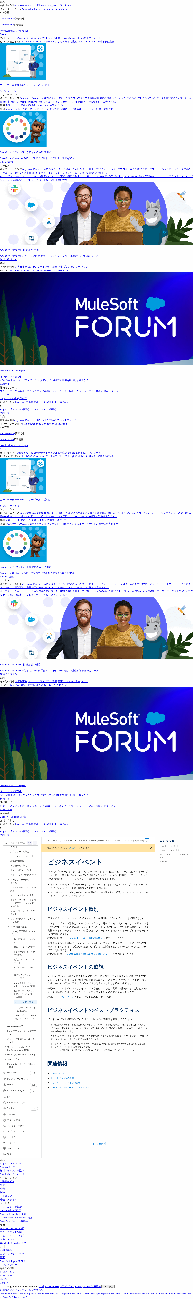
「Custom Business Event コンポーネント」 (88, 953)
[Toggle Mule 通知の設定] (8, 926)
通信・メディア (8, 1199)
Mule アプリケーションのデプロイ (21, 1033)
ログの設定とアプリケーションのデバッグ (23, 920)
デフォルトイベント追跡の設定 (26, 1009)
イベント (5, 1279)
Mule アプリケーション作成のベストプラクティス (25, 1018)
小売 (2, 1188)
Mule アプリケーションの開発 (75, 840)
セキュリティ (13, 1059)
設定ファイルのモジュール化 (24, 961)
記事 (2, 1257)
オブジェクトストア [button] (16, 1131)
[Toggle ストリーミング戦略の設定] (8, 874)
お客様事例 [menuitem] (21, 266)
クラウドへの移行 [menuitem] (59, 109)
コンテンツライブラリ (12, 1253)
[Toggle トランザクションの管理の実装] (12, 951)
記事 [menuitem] (60, 266)
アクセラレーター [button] (15, 1125)
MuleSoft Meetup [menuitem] (43, 270)
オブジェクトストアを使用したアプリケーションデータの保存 (23, 903)
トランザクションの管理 (62, 1078)
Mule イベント (58, 1073)
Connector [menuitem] (48, 9)
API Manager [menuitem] (20, 30)
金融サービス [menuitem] (12, 105)
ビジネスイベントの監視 (169, 850)
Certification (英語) (10, 1210)
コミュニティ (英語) (11, 1232)
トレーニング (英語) (11, 1206)
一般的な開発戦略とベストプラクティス (23, 933)
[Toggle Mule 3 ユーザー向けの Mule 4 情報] (5, 1063)
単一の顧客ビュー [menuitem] (108, 109)
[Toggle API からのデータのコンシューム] (8, 879)
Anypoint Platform (10, 1163)
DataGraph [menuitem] (60, 9)
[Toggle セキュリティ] (5, 1059)
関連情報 (163, 861)
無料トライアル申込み (12, 1170)
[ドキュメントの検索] (147, 840)
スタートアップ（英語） (13, 391)
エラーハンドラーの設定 (22, 895)
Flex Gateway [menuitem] (7, 18)
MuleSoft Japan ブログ (12, 1261)
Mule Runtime (51, 840)
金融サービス (7, 1181)
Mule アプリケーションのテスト (22, 912)
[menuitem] (96, 46)
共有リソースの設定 (19, 851)
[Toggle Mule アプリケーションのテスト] (8, 910)
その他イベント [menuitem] (62, 270)
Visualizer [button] (12, 1114)
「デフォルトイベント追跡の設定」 (83, 937)
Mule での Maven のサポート (21, 1054)
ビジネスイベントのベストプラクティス (174, 855)
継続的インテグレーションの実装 (24, 977)
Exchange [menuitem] (35, 9)
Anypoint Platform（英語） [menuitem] (15, 409)
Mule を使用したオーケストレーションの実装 (25, 985)
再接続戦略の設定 (18, 865)
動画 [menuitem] (54, 266)
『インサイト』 (65, 997)
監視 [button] (9, 1154)
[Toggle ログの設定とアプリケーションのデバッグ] (8, 918)
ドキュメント (111, 391)
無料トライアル (8, 412)
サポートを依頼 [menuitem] (42, 402)
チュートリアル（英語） (90, 391)
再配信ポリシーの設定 (21, 870)
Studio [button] (10, 1108)
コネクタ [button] (11, 1142)
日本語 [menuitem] (23, 398)
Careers (4, 1282)
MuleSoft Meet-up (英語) (14, 1221)
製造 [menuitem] (23, 105)
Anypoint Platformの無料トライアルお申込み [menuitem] (42, 38)
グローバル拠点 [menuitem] (59, 402)
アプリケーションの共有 (24, 969)
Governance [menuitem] (7, 24)
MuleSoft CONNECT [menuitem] (21, 270)
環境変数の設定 (17, 861)
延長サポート (73, 848)
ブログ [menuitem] (84, 266)
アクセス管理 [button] (13, 1120)
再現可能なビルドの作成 (24, 941)
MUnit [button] (10, 1084)
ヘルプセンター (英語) (12, 1228)
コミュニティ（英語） (39, 391)
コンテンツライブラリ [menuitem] (40, 266)
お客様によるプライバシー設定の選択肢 (21, 1290)
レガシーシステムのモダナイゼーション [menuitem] (27, 109)
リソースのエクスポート (22, 856)
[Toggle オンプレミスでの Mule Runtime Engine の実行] (5, 1046)
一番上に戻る (96, 1144)
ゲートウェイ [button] (13, 1137)
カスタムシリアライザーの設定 (23, 889)
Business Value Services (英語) (16, 1217)
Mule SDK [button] (12, 1072)
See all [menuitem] (3, 34)
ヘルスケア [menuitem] (43, 105)
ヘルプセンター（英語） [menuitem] (44, 409)
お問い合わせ (7, 1272)
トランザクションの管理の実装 (24, 953)
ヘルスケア (6, 1195)
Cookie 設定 (108, 1286)
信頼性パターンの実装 (24, 947)
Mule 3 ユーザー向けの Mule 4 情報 (21, 1065)
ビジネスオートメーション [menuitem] (83, 109)
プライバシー (67, 1286)
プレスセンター (8, 1264)
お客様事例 (6, 1250)
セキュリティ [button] (13, 1148)
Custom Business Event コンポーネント (70, 1087)
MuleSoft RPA (7, 1167)
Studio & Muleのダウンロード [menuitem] (84, 38)
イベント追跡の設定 (23, 1002)
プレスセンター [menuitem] (71, 266)
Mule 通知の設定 (18, 926)
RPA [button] (9, 1096)
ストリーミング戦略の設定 (23, 875)
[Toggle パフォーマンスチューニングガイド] (5, 1038)
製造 (2, 1185)
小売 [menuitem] (28, 105)
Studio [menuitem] (26, 9)
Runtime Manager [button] (16, 1102)
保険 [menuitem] (33, 105)
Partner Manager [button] (15, 1090)
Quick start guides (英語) (13, 1243)
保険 (2, 1192)
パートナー (6, 394)
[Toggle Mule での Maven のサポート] (5, 1054)
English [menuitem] (9, 398)
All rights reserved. (49, 1286)
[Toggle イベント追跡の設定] (12, 1001)
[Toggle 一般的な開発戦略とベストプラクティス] (8, 931)
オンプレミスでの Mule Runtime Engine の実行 (18, 1048)
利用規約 (96, 1286)
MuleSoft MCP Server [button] (17, 1078)
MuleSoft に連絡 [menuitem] (24, 402)
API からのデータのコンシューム (23, 881)
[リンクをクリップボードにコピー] (44, 908)
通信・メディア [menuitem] (57, 105)
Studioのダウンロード (12, 1174)
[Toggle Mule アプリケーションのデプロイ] (5, 1031)
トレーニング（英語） (64, 391)
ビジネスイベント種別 (169, 846)
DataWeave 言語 (15, 1026)
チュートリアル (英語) (12, 1235)
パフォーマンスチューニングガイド (21, 1040)
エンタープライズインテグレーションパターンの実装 (24, 994)
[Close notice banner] (151, 848)
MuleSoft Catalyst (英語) (13, 1214)
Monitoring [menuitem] (6, 30)
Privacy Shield (83, 1286)
